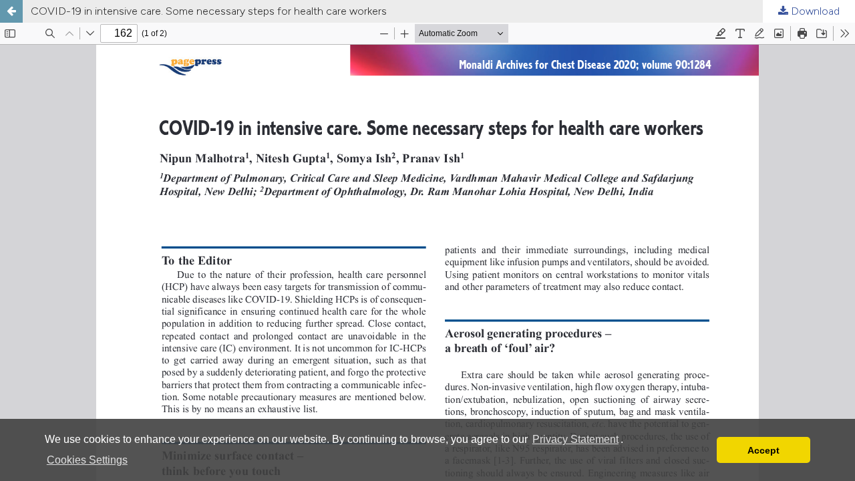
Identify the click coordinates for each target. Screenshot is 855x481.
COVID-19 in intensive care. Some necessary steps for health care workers (209, 11)
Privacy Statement (575, 439)
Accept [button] (763, 450)
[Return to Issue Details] (11, 11)
